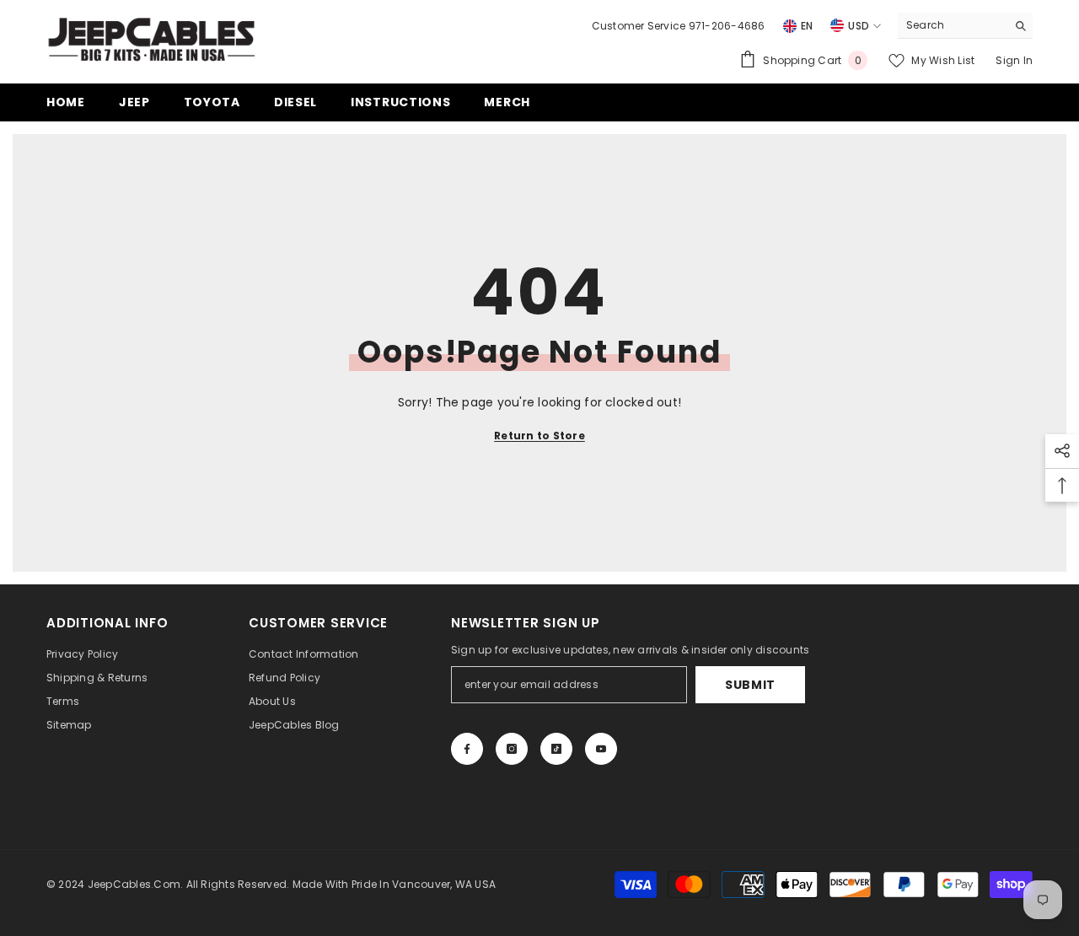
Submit (750, 684)
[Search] (965, 26)
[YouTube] (601, 749)
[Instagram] (512, 749)
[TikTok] (556, 749)
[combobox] (952, 25)
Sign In (1014, 60)
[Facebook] (467, 749)
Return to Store (539, 435)
